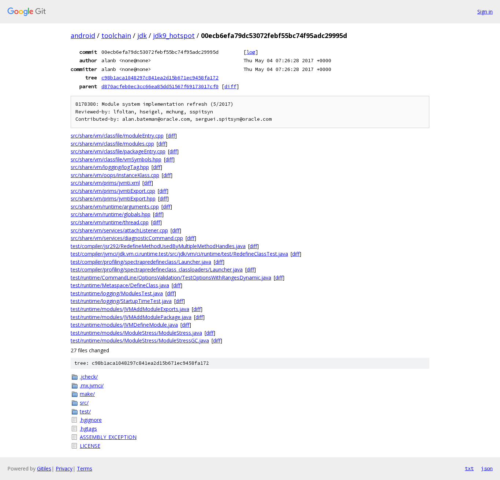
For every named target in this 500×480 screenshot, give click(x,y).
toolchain (116, 35)
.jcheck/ (89, 376)
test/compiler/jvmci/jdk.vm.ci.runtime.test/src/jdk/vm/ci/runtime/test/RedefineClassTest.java (179, 253)
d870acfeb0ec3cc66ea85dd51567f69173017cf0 (160, 86)
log (250, 52)
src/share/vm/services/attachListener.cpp (119, 230)
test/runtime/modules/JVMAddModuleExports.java (130, 308)
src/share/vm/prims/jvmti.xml (105, 182)
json (487, 468)
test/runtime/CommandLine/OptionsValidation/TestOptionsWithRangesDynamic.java (171, 277)
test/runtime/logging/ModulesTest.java (117, 293)
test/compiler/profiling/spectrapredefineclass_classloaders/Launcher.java (157, 269)
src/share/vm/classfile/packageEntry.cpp (118, 151)
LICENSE (90, 445)
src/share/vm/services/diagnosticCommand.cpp (127, 238)
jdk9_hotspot (174, 35)
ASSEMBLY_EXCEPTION (108, 437)
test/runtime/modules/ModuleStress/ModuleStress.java (136, 332)
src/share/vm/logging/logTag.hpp (110, 167)
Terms (84, 468)
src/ (84, 402)
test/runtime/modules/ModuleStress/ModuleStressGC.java (140, 340)
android (83, 35)
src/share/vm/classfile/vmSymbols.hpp (116, 159)
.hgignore (91, 419)
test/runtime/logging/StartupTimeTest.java (121, 300)
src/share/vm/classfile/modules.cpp (112, 143)
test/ (85, 411)
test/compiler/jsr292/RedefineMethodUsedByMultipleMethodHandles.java (158, 246)
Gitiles (44, 468)
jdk (142, 35)
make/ (87, 393)
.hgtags (88, 428)
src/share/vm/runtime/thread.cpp (110, 222)
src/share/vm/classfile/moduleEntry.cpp (117, 135)
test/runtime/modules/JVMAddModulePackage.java (131, 317)
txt (469, 468)
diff (230, 86)
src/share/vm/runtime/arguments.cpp (115, 206)
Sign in (485, 11)
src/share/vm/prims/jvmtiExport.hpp (113, 198)
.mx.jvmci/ (92, 385)
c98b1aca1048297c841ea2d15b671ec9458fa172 (160, 77)
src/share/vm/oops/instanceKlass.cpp (115, 175)
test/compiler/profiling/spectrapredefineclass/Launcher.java (141, 261)
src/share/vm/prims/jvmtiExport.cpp (113, 190)
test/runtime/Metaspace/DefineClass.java (120, 285)
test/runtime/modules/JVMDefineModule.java (124, 324)
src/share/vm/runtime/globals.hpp (110, 214)
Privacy (64, 468)
